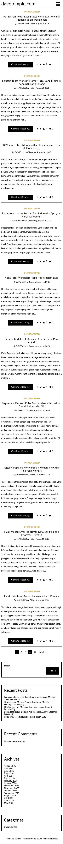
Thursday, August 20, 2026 (39, 152)
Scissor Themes (22, 839)
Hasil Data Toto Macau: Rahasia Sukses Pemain (31, 596)
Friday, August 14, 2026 (39, 539)
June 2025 (9, 801)
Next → (42, 652)
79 (35, 652)
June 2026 (9, 771)
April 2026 (9, 776)
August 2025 (10, 796)
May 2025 (8, 803)
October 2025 (10, 791)
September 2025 (11, 793)
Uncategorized (31, 12)
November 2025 (11, 788)
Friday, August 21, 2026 (39, 24)
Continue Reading (20, 64)
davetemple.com (18, 4)
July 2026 (8, 769)
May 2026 (8, 773)
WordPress (53, 839)
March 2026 (9, 778)
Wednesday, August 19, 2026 (39, 221)
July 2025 (8, 798)
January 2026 (10, 783)
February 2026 (10, 781)
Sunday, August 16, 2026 (39, 282)
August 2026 (10, 766)
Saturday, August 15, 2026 (39, 475)
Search (7, 666)
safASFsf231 (22, 24)
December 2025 (11, 786)
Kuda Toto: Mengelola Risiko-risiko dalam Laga (31, 278)
